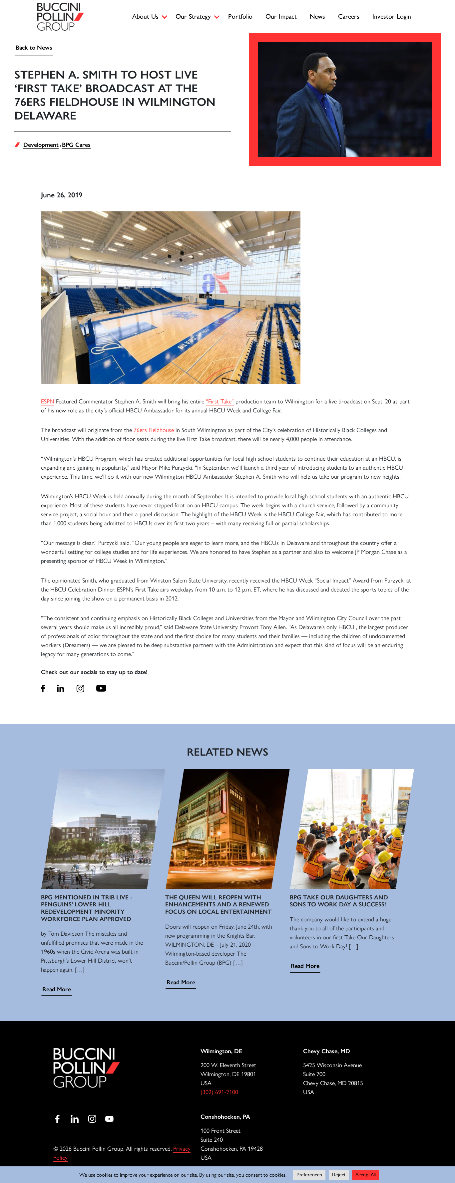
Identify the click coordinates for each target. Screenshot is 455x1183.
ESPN (47, 401)
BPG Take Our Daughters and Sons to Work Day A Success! (339, 901)
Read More (56, 989)
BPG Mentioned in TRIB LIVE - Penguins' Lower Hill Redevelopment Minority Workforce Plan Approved (87, 908)
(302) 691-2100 (219, 1091)
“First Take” (220, 401)
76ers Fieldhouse (154, 429)
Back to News (34, 47)
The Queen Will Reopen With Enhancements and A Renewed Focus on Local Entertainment (218, 904)
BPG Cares (76, 144)
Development (41, 144)
